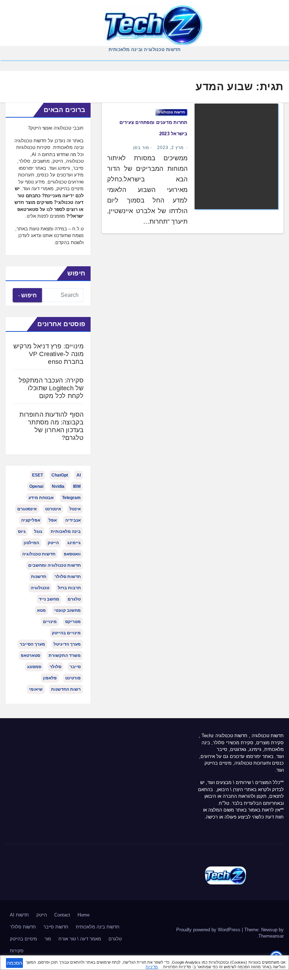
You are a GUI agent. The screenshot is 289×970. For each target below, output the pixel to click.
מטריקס (73, 621)
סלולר (55, 666)
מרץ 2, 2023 (170, 147)
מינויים (50, 621)
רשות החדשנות (66, 689)
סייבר (75, 666)
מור (47, 938)
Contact (62, 915)
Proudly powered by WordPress (209, 929)
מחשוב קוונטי (67, 610)
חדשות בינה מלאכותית (97, 926)
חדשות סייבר (55, 926)
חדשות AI (19, 915)
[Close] (281, 961)
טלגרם (74, 599)
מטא (41, 610)
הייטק (53, 542)
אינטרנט (53, 508)
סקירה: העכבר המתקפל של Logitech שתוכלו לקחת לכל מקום (51, 388)
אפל (53, 520)
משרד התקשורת (65, 655)
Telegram (71, 497)
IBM (77, 486)
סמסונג (34, 666)
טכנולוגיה (40, 587)
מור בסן (141, 147)
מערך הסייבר (32, 644)
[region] (144, 962)
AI (78, 475)
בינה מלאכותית (66, 531)
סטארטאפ (30, 655)
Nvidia (58, 486)
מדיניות (152, 967)
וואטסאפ (72, 554)
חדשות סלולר (68, 576)
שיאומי (36, 689)
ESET (37, 475)
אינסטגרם (27, 508)
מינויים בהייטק (66, 632)
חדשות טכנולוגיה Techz (224, 735)
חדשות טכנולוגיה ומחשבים (54, 565)
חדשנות (38, 576)
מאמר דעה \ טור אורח (80, 938)
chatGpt (59, 475)
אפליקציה (30, 520)
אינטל (75, 508)
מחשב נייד (49, 599)
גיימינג (74, 542)
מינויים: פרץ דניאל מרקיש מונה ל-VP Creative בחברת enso (48, 354)
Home (84, 915)
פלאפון (50, 678)
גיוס (22, 531)
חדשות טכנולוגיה (171, 112)
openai (36, 486)
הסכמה (14, 963)
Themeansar (271, 936)
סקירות (17, 950)
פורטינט (73, 678)
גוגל (38, 531)
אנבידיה (73, 520)
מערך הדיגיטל (67, 644)
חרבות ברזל (69, 587)
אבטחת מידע (41, 497)
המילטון (31, 542)
